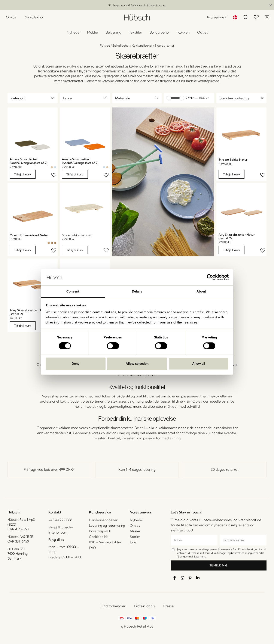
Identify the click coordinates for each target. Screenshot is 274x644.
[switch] (113, 346)
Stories (135, 537)
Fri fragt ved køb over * (49, 469)
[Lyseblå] (55, 167)
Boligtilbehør (121, 45)
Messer (135, 531)
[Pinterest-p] (190, 578)
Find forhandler (113, 606)
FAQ (92, 548)
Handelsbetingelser (103, 520)
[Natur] (49, 243)
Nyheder (136, 520)
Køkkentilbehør (142, 45)
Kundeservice (100, 512)
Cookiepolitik (98, 537)
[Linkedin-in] (198, 578)
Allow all (198, 363)
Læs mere (200, 556)
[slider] (169, 98)
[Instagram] (182, 578)
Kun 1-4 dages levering (137, 469)
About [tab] (201, 291)
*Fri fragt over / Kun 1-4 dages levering (137, 5)
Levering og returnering (107, 525)
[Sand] (52, 167)
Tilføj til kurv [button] (22, 174)
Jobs (133, 542)
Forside (105, 45)
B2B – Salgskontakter (105, 542)
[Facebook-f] (175, 578)
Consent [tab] (72, 291)
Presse (168, 606)
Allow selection (137, 363)
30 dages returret (224, 469)
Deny (75, 363)
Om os (135, 525)
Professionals (144, 606)
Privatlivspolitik (100, 531)
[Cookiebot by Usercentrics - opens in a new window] (210, 277)
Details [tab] (137, 291)
